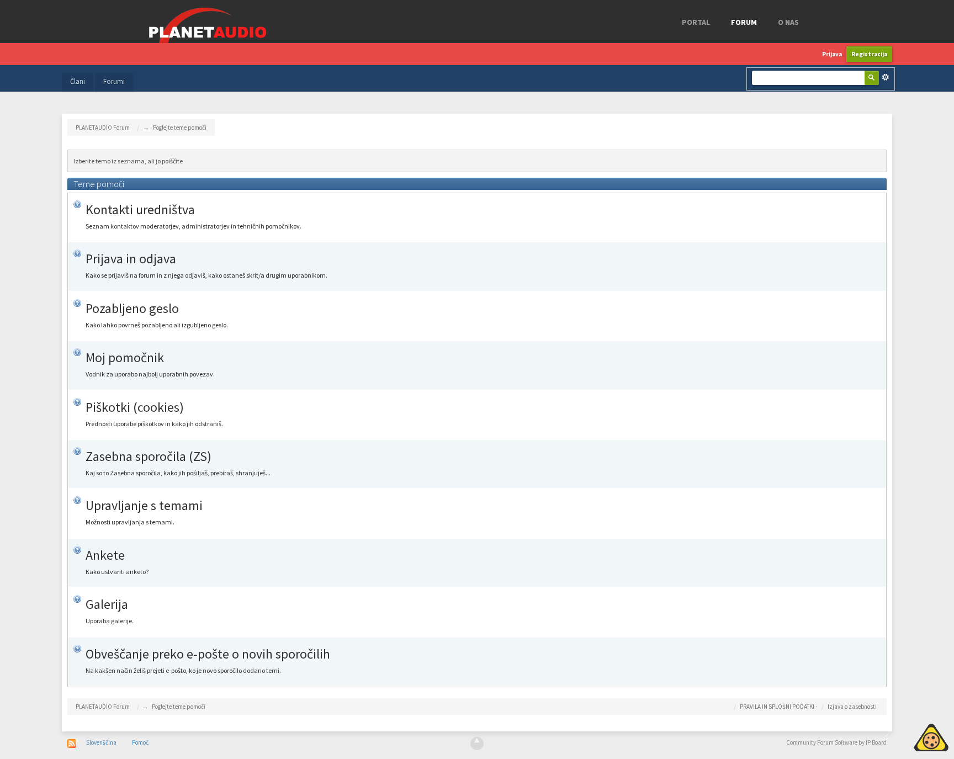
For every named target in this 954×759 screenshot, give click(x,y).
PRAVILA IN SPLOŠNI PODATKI (777, 706)
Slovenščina (101, 742)
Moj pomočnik (125, 357)
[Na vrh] (477, 743)
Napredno (885, 77)
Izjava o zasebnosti (852, 706)
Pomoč (140, 742)
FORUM (744, 22)
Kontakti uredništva (140, 209)
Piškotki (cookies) (135, 407)
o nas (788, 22)
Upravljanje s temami (144, 505)
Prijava (832, 54)
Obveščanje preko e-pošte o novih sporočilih (208, 653)
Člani (77, 81)
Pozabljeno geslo (132, 308)
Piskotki (905, 735)
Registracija (869, 54)
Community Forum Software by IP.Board (836, 742)
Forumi (114, 81)
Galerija (107, 604)
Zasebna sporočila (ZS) (148, 456)
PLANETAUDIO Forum (103, 706)
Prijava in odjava (131, 258)
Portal (696, 22)
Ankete (105, 555)
